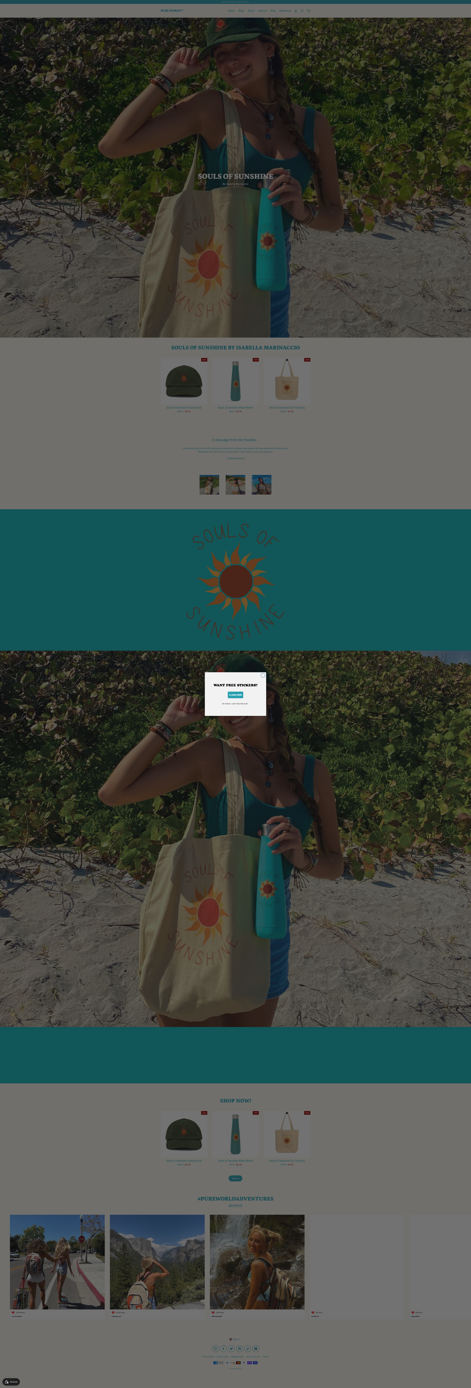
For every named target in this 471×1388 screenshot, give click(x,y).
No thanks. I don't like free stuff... (235, 704)
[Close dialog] (263, 675)
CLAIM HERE (235, 694)
